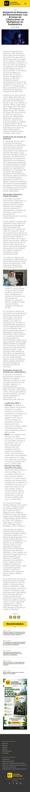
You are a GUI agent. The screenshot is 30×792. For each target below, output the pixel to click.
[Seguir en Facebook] (9, 783)
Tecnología (5, 753)
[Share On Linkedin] (18, 617)
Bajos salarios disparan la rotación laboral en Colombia (13, 673)
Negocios (5, 745)
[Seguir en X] (13, 783)
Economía (5, 743)
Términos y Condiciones (9, 767)
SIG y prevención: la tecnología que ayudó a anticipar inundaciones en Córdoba (14, 663)
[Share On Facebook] (10, 617)
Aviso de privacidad (8, 761)
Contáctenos (6, 759)
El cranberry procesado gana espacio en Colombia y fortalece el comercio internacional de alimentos (14, 643)
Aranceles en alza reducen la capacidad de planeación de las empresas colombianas (12, 653)
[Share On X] (14, 617)
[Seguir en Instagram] (20, 783)
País (15, 10)
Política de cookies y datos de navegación (14, 765)
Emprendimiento (7, 751)
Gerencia (4, 749)
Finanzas (4, 747)
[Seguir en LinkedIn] (16, 783)
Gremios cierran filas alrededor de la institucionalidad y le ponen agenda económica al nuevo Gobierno (14, 633)
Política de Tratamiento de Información (13, 763)
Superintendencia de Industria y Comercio (14, 768)
